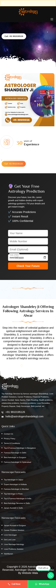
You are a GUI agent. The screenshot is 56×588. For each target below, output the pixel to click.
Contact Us (8, 434)
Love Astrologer (10, 535)
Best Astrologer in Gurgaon (15, 457)
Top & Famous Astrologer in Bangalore (20, 448)
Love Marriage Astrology (14, 544)
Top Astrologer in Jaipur (13, 480)
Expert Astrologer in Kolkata (15, 484)
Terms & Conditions (12, 443)
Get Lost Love (9, 540)
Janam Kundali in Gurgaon (15, 525)
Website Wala (30, 573)
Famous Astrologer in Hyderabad (17, 462)
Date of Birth (14, 255)
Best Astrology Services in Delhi (17, 503)
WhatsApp (44, 584)
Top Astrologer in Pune (13, 494)
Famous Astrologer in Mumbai (16, 489)
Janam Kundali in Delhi (13, 508)
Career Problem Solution (14, 530)
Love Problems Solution (13, 549)
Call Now (16, 584)
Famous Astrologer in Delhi (15, 453)
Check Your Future (28, 265)
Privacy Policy (9, 438)
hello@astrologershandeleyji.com (24, 416)
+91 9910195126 (15, 412)
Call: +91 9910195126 (14, 36)
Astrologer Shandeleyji (28, 569)
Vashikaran (8, 554)
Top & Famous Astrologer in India (17, 498)
